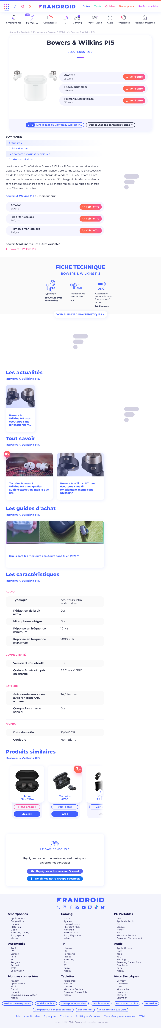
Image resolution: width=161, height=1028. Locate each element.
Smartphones (18, 914)
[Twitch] (89, 907)
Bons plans (127, 6)
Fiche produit (27, 806)
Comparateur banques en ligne (53, 1009)
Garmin (15, 989)
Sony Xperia (17, 935)
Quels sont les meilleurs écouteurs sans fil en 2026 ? (44, 556)
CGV (142, 1016)
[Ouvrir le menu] (6, 6)
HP (118, 932)
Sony (66, 962)
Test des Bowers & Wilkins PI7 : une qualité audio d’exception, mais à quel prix (29, 488)
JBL (119, 956)
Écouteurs (39, 32)
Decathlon (122, 983)
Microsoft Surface (126, 935)
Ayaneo (68, 921)
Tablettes (68, 976)
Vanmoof (122, 997)
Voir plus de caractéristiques (79, 314)
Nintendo (69, 929)
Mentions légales (28, 1016)
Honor (120, 929)
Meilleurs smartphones (17, 1003)
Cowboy (121, 980)
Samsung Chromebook (129, 938)
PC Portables (123, 914)
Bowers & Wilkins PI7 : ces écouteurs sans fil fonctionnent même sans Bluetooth (20, 420)
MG (12, 959)
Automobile (16, 944)
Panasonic (69, 953)
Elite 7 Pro (27, 799)
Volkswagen (17, 970)
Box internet (85, 1009)
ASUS (67, 918)
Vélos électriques (126, 976)
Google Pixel (18, 921)
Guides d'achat (18, 148)
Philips (67, 956)
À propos (50, 1016)
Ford (13, 956)
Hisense (68, 948)
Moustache (123, 989)
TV (63, 944)
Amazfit (15, 980)
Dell (119, 924)
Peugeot (15, 962)
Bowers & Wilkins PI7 (22, 249)
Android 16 (151, 1003)
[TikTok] (96, 907)
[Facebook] (71, 907)
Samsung (69, 959)
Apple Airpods (124, 948)
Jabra (119, 953)
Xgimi (67, 968)
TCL (66, 965)
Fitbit (14, 986)
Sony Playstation (73, 935)
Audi (13, 948)
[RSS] (77, 907)
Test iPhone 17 (101, 1003)
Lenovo (121, 926)
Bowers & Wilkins (58, 32)
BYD (13, 951)
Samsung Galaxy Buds (129, 962)
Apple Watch (18, 983)
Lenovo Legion (72, 924)
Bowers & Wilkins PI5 (20, 196)
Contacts (66, 1016)
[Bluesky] (102, 907)
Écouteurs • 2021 (80, 51)
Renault (15, 965)
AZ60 (64, 799)
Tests (97, 6)
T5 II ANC (102, 799)
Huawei (15, 924)
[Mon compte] (30, 6)
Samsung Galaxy (20, 932)
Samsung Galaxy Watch (24, 995)
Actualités (15, 143)
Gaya (119, 986)
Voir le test (65, 806)
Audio (118, 944)
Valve (66, 938)
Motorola (16, 926)
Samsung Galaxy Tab (75, 992)
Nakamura (122, 992)
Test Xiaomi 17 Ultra (127, 1003)
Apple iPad (69, 980)
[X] (58, 907)
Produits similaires (21, 159)
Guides (110, 6)
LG (65, 951)
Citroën (15, 953)
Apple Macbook (125, 921)
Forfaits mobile (46, 1003)
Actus (86, 6)
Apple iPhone (18, 918)
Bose (119, 951)
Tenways (121, 995)
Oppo (14, 929)
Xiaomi (14, 938)
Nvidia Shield (71, 932)
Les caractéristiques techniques (29, 154)
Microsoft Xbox (72, 926)
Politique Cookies (88, 1016)
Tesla (13, 968)
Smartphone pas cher (73, 1003)
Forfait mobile (148, 6)
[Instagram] (64, 907)
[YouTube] (83, 907)
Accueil (13, 32)
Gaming (67, 914)
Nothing (121, 959)
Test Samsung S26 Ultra (112, 1009)
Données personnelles (119, 1016)
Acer (119, 918)
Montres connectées (23, 976)
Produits (25, 32)
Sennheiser (123, 965)
